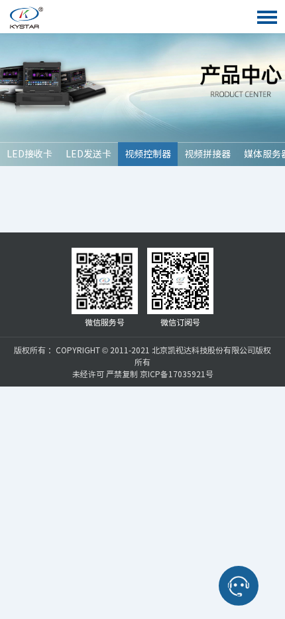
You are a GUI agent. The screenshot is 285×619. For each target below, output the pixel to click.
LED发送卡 (88, 154)
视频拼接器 (207, 154)
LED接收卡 (29, 154)
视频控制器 (148, 154)
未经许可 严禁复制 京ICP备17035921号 (142, 374)
